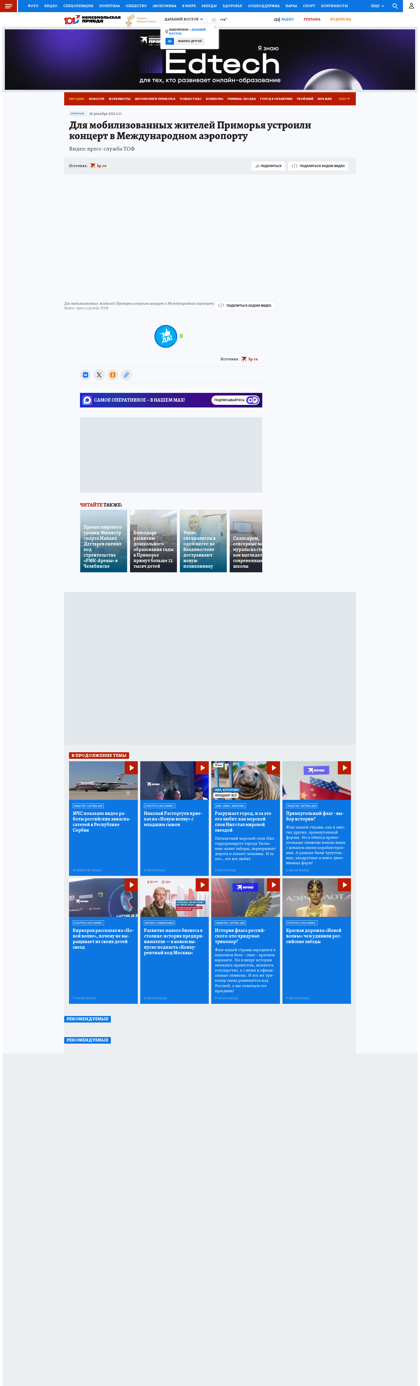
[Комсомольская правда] (92, 19)
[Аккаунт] (411, 6)
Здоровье (232, 5)
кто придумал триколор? (240, 936)
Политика (109, 5)
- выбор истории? (315, 816)
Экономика (164, 5)
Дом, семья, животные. (230, 806)
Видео (50, 5)
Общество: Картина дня (88, 806)
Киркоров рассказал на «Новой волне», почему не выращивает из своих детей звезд (103, 939)
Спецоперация (78, 5)
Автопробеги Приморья (155, 99)
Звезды (209, 5)
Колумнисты (334, 5)
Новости (96, 99)
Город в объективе (276, 99)
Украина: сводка (242, 99)
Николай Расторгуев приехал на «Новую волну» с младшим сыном (173, 819)
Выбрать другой (190, 41)
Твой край (305, 99)
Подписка (340, 19)
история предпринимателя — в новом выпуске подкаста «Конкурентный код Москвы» (174, 941)
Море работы (120, 99)
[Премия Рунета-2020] (139, 19)
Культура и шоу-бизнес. (159, 806)
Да (170, 41)
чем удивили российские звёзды (313, 936)
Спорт (309, 5)
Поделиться (271, 166)
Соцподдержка (264, 5)
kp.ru (101, 166)
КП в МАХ (325, 99)
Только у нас (190, 99)
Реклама (312, 19)
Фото (33, 5)
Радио (287, 19)
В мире (189, 5)
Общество (136, 5)
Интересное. (78, 113)
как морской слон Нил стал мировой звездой (243, 822)
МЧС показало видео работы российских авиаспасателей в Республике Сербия (102, 822)
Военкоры (214, 99)
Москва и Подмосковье (159, 923)
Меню (8, 6)
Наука (291, 5)
